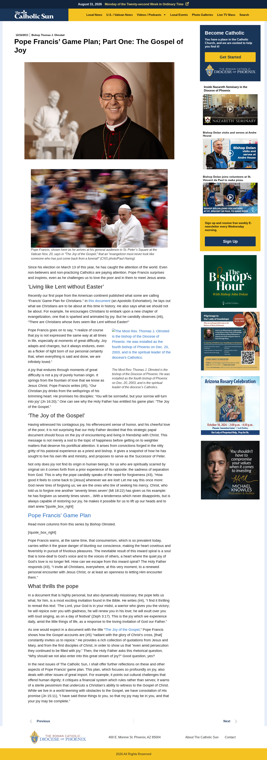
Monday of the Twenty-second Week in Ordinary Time (144, 4)
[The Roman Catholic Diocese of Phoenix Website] (230, 70)
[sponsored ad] (230, 341)
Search (244, 14)
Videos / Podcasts (149, 14)
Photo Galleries (202, 14)
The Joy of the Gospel (122, 630)
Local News (94, 14)
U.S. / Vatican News (119, 14)
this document (99, 301)
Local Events (179, 14)
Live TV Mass (226, 14)
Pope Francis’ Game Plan (59, 515)
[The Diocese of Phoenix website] (57, 737)
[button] (230, 110)
